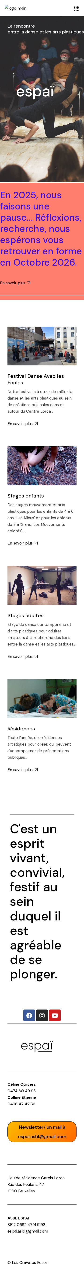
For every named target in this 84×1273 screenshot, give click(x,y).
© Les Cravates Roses (27, 1262)
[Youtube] (55, 1015)
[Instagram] (42, 1015)
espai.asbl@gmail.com (27, 1231)
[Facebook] (29, 1015)
